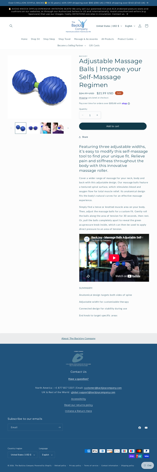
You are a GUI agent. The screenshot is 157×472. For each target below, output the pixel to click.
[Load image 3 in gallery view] (45, 128)
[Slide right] (68, 128)
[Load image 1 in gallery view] (20, 128)
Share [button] (85, 137)
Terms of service (91, 465)
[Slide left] (11, 128)
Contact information (109, 465)
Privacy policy (75, 465)
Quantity (83, 109)
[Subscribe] (59, 427)
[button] (11, 26)
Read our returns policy (78, 404)
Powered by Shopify (43, 465)
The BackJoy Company (24, 465)
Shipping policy (127, 465)
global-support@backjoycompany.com (93, 392)
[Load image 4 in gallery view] (58, 128)
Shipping (83, 98)
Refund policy (60, 465)
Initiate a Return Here (78, 410)
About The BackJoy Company (78, 338)
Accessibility (78, 398)
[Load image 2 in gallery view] (33, 128)
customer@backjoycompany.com (103, 387)
